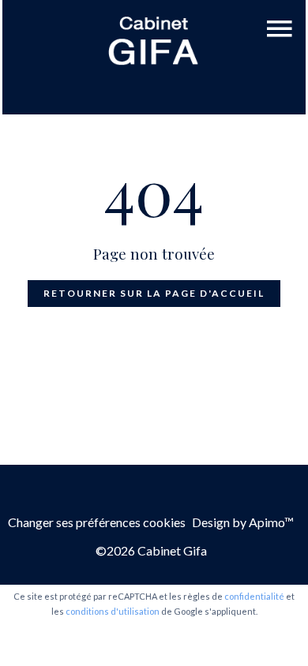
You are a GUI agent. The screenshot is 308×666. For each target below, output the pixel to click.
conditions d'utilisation (113, 611)
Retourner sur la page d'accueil (154, 293)
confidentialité (254, 596)
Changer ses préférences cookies (97, 521)
